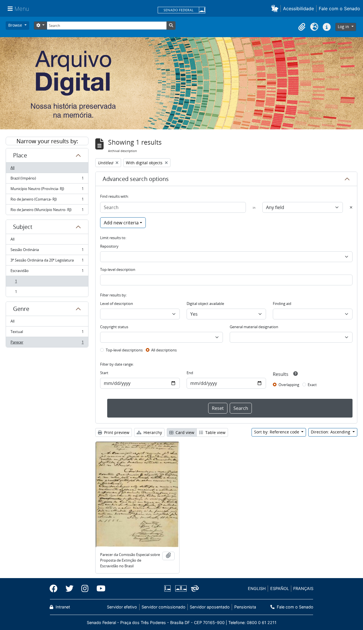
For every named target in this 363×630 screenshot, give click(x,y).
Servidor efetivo (122, 606)
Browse (15, 25)
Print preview (116, 432)
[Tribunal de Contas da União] (194, 588)
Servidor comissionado (163, 606)
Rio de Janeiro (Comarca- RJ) (47, 201)
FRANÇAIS (303, 588)
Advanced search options (136, 179)
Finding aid (282, 303)
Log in (344, 26)
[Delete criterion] (351, 207)
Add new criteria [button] (121, 223)
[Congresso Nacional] (181, 588)
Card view (184, 432)
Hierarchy (152, 432)
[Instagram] (84, 589)
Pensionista (245, 606)
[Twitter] (69, 589)
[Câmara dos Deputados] (168, 588)
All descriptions (164, 350)
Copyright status (114, 326)
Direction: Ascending (331, 432)
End (190, 372)
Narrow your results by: (47, 141)
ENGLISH (257, 588)
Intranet (62, 606)
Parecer (47, 343)
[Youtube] (98, 589)
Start (104, 372)
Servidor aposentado (210, 606)
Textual (47, 333)
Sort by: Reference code (277, 432)
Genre (21, 309)
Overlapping (288, 384)
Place (20, 155)
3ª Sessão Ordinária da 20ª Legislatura (47, 262)
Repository (109, 246)
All (12, 167)
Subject (22, 227)
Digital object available (205, 303)
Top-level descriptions (124, 350)
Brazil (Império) (47, 180)
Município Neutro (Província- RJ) (47, 190)
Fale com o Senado (339, 8)
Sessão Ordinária (47, 251)
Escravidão (47, 272)
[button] (275, 8)
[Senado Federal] (181, 10)
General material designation (254, 326)
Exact (312, 384)
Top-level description (117, 269)
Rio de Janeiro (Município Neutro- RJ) (47, 211)
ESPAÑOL (279, 588)
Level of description (116, 303)
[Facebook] (56, 589)
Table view (214, 432)
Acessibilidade (298, 8)
